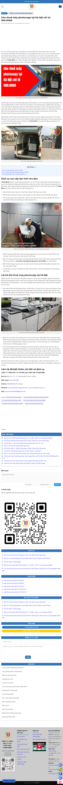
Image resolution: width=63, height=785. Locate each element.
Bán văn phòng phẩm (9, 675)
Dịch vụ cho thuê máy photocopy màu (16, 446)
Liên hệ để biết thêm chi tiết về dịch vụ (14, 174)
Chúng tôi (40, 60)
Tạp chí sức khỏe (7, 683)
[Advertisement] (31, 39)
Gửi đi (57, 484)
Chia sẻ (3, 429)
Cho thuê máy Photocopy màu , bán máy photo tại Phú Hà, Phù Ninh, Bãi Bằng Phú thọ (30, 457)
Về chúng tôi (21, 736)
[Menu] (2, 6)
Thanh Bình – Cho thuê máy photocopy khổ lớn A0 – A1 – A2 (23, 443)
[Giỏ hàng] (60, 6)
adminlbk (17, 23)
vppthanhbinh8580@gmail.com (15, 391)
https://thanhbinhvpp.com (55, 765)
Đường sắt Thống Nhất (9, 690)
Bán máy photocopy (8, 701)
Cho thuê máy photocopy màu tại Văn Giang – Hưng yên (22, 451)
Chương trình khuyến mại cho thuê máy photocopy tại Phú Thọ (25, 461)
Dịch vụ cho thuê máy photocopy (21, 13)
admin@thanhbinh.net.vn (55, 773)
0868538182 (11, 384)
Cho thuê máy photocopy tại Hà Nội (34, 400)
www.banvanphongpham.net (17, 388)
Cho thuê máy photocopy (9, 52)
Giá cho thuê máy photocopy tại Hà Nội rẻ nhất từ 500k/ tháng (24, 463)
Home (4, 13)
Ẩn (34, 167)
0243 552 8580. (14, 380)
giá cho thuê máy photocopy (34, 403)
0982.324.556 (52, 751)
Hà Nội (22, 52)
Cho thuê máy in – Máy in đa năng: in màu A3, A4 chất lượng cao (25, 448)
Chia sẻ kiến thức (7, 679)
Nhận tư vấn (9, 781)
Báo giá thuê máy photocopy (11, 713)
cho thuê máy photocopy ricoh (11, 400)
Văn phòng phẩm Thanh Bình (12, 671)
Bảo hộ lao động (7, 709)
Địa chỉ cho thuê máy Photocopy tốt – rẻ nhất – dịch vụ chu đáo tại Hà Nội (28, 438)
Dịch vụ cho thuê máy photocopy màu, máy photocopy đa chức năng (27, 453)
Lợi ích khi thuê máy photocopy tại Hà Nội (15, 172)
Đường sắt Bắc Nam (8, 717)
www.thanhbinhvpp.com (37, 388)
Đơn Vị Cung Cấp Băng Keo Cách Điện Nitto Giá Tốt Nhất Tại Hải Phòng (27, 558)
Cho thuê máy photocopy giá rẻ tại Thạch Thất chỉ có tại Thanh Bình (26, 440)
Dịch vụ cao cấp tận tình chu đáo (12, 170)
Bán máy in (5, 705)
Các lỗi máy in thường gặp (12, 562)
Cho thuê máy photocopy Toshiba (12, 403)
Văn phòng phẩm (8, 694)
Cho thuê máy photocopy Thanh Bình (14, 686)
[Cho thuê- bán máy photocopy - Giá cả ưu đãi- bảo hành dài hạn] (31, 6)
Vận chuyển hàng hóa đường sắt (13, 668)
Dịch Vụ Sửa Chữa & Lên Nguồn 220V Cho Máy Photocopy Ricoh (25, 555)
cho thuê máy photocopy (13, 397)
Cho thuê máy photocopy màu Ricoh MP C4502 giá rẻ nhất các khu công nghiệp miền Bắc (31, 569)
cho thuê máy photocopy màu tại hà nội (36, 397)
